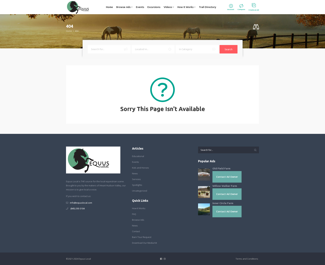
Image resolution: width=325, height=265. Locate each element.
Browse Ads (123, 7)
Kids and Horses (140, 167)
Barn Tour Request (141, 237)
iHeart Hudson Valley (110, 185)
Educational (138, 156)
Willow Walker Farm (224, 185)
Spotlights (137, 184)
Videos (168, 7)
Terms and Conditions (247, 258)
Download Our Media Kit (144, 242)
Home (109, 7)
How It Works (185, 7)
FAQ (134, 214)
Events (140, 7)
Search (228, 49)
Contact (136, 231)
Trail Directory (207, 7)
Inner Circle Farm (222, 203)
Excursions (153, 7)
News (135, 173)
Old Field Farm (221, 168)
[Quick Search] (256, 27)
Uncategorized (139, 190)
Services (136, 179)
